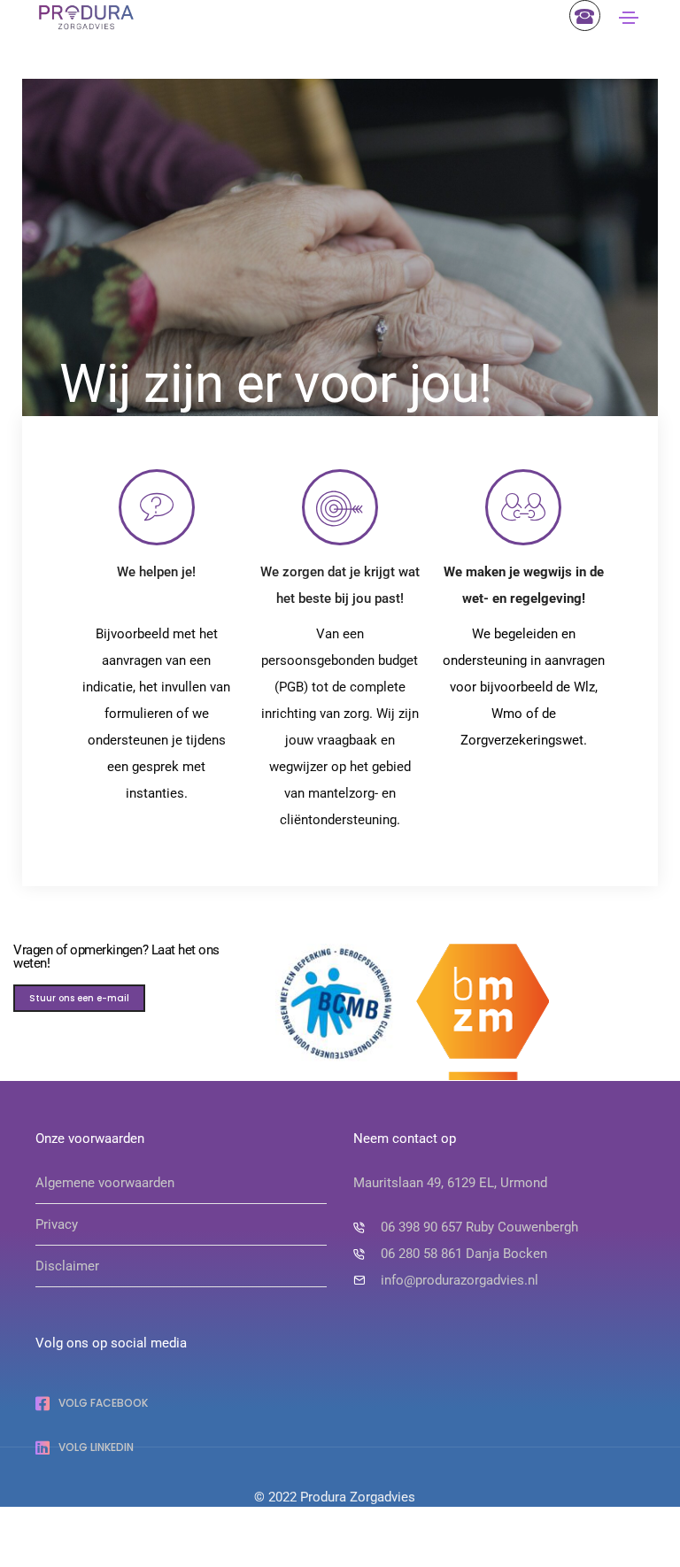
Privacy (56, 1224)
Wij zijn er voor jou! (275, 383)
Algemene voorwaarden (104, 1183)
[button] (79, 998)
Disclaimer (67, 1266)
